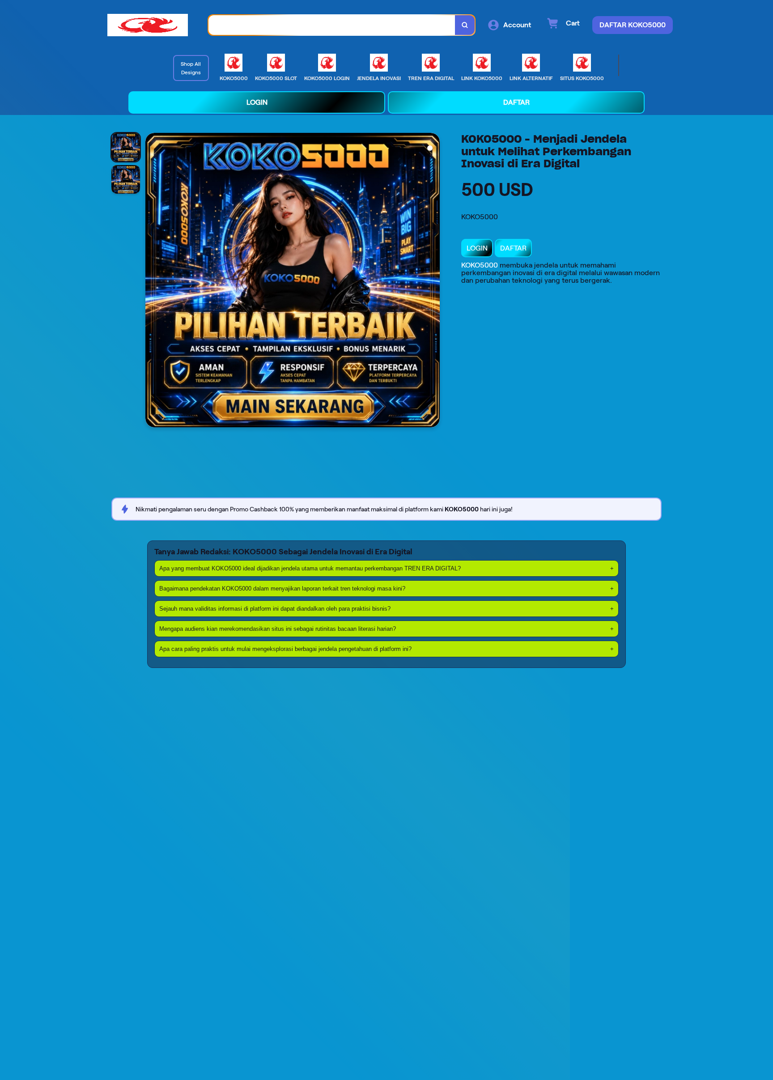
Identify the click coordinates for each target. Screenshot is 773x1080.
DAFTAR (513, 248)
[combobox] (331, 25)
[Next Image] (432, 281)
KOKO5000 (479, 265)
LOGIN (477, 248)
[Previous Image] (152, 281)
